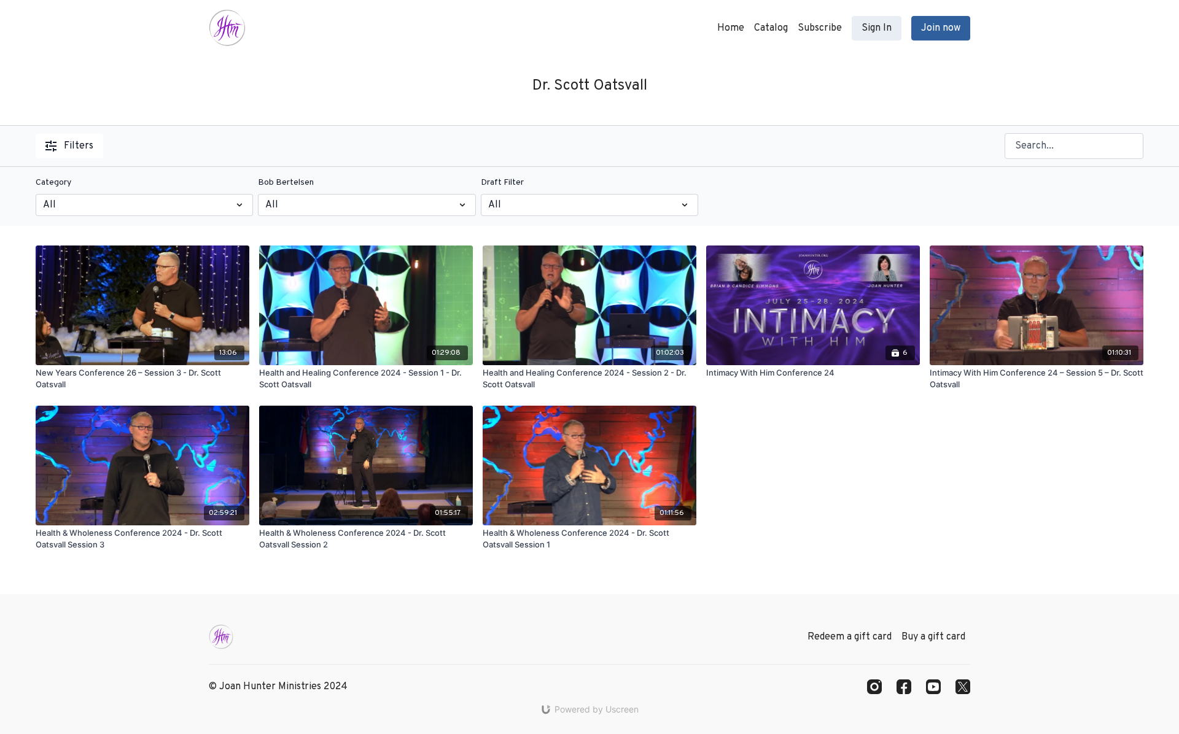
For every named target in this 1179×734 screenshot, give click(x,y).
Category (53, 182)
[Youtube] (933, 686)
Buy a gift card (933, 637)
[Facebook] (904, 686)
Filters (78, 146)
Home (730, 28)
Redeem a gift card (849, 637)
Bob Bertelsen (286, 182)
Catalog (771, 28)
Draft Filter (502, 182)
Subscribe (820, 28)
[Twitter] (962, 686)
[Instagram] (874, 686)
